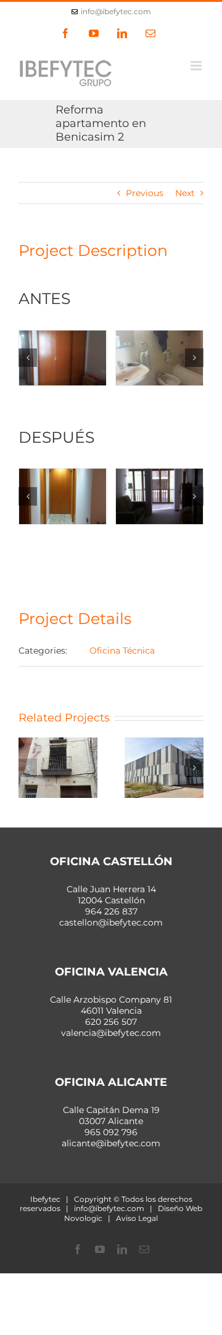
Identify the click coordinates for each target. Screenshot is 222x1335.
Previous (144, 193)
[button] (27, 357)
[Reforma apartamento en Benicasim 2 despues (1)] (63, 496)
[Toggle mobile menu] (197, 65)
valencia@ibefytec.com (111, 1032)
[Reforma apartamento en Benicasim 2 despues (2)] (160, 496)
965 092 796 (111, 1132)
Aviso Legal (137, 1218)
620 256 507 (111, 1021)
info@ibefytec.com (116, 11)
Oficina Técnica (122, 650)
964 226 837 (111, 911)
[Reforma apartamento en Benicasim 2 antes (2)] (160, 358)
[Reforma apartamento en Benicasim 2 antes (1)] (63, 358)
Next (185, 193)
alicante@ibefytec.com (111, 1143)
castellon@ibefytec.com (111, 922)
